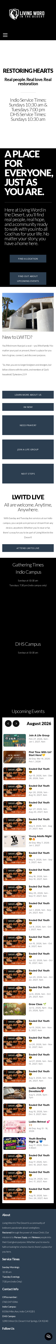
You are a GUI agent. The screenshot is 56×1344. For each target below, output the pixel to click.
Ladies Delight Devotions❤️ (37, 1090)
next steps (28, 473)
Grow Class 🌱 (37, 1004)
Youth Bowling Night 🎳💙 (37, 1140)
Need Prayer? (28, 425)
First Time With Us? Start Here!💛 (40, 754)
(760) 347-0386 (10, 1301)
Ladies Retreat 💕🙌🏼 (39, 1123)
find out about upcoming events (28, 278)
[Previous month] (8, 723)
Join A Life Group (39, 735)
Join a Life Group (28, 449)
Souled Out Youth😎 (39, 770)
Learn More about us (28, 394)
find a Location (28, 258)
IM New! (28, 406)
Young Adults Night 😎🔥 (40, 838)
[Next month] (16, 723)
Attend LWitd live (28, 548)
